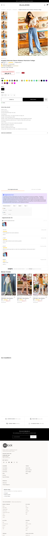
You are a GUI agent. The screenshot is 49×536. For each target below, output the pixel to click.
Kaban (27, 528)
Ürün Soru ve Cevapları (36, 189)
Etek (3, 522)
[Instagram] (4, 462)
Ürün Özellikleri (5, 107)
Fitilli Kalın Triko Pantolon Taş (39, 298)
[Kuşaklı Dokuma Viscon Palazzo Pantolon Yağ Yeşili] (17, 80)
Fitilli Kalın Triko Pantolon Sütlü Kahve (23, 298)
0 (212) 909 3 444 (6, 455)
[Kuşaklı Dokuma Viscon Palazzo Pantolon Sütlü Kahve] (22, 80)
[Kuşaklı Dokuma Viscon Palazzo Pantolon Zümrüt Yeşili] (36, 80)
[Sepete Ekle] (14, 297)
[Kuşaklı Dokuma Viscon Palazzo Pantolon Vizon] (10, 80)
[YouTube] (12, 462)
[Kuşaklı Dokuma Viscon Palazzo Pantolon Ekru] (29, 80)
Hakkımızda (5, 482)
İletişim (27, 473)
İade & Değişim (28, 471)
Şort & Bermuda (5, 523)
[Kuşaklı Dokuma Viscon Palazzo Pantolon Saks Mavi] (44, 80)
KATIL (33, 436)
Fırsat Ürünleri (5, 471)
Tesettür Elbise (5, 509)
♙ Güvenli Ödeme (7, 496)
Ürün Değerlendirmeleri (13, 189)
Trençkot (27, 527)
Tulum (4, 517)
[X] (17, 462)
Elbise (4, 473)
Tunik (3, 514)
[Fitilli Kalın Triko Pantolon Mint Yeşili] (8, 285)
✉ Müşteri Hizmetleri (7, 494)
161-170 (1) (5, 210)
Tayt (3, 528)
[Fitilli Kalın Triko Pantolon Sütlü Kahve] (24, 285)
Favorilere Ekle (14, 275)
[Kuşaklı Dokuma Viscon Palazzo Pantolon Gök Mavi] (34, 80)
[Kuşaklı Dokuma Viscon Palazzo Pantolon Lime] (5, 80)
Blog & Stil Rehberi (6, 477)
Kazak (4, 535)
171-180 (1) (10, 210)
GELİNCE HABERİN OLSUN (1, 96)
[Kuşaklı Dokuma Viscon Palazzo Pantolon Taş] (39, 80)
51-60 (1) (4, 214)
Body (26, 512)
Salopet (4, 515)
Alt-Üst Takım (5, 510)
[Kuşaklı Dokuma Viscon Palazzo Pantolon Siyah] (41, 80)
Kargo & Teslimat (28, 469)
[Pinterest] (9, 462)
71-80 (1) (9, 214)
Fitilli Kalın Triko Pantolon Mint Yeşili (7, 298)
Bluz (26, 506)
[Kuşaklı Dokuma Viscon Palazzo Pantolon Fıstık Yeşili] (32, 80)
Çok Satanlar (5, 469)
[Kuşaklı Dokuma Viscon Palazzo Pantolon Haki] (2, 80)
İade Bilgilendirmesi (6, 132)
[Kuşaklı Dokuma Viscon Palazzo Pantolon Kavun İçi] (7, 80)
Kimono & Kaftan (28, 523)
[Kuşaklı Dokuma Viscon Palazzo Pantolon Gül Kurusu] (12, 83)
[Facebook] (14, 462)
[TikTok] (6, 462)
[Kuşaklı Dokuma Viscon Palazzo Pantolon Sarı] (27, 80)
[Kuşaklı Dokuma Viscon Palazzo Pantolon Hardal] (10, 83)
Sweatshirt (27, 510)
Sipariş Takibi (28, 468)
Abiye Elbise (5, 507)
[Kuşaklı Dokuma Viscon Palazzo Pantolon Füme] (12, 80)
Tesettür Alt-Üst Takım (6, 512)
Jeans (3, 527)
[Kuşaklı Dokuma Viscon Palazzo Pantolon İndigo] (7, 83)
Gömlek (27, 507)
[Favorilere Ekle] (46, 99)
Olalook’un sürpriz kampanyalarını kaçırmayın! (24, 1)
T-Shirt (27, 509)
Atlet (26, 514)
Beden (20, 205)
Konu (14, 205)
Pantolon (4, 525)
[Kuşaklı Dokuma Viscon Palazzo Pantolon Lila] (2, 83)
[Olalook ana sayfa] (7, 445)
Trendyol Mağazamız (6, 484)
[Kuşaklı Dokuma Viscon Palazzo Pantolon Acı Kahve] (14, 80)
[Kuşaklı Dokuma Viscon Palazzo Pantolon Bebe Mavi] (19, 80)
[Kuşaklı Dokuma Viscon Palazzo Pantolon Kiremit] (5, 83)
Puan (25, 205)
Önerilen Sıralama (7, 205)
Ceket (27, 522)
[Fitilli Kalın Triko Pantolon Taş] (40, 285)
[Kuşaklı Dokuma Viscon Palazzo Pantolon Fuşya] (14, 83)
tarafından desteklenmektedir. (19, 268)
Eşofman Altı (28, 535)
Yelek (26, 525)
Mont (26, 530)
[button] (13, 465)
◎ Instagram (6, 493)
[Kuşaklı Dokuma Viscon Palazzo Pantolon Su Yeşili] (24, 80)
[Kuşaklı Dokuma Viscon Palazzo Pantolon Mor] (46, 80)
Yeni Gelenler (5, 468)
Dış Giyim (4, 475)
